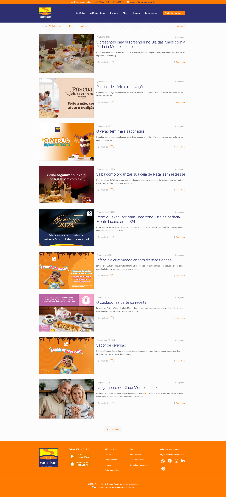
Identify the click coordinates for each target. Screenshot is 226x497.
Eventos (108, 465)
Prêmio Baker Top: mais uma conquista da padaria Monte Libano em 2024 (138, 219)
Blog (131, 449)
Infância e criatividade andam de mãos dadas (134, 260)
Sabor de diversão (111, 345)
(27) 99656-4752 (102, 2)
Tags (71, 26)
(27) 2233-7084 (119, 2)
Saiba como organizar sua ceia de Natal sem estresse (140, 174)
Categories (56, 26)
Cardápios (109, 454)
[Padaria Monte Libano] (45, 13)
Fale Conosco (135, 454)
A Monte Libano (111, 449)
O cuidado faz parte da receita (121, 302)
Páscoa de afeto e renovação (120, 86)
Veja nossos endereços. (170, 449)
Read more (180, 62)
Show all (181, 26)
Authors (83, 26)
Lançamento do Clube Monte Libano (126, 387)
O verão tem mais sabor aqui (120, 131)
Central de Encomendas (139, 465)
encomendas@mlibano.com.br (142, 2)
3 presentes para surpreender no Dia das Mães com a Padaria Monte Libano (140, 44)
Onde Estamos (111, 460)
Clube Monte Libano (113, 470)
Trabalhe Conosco (137, 460)
